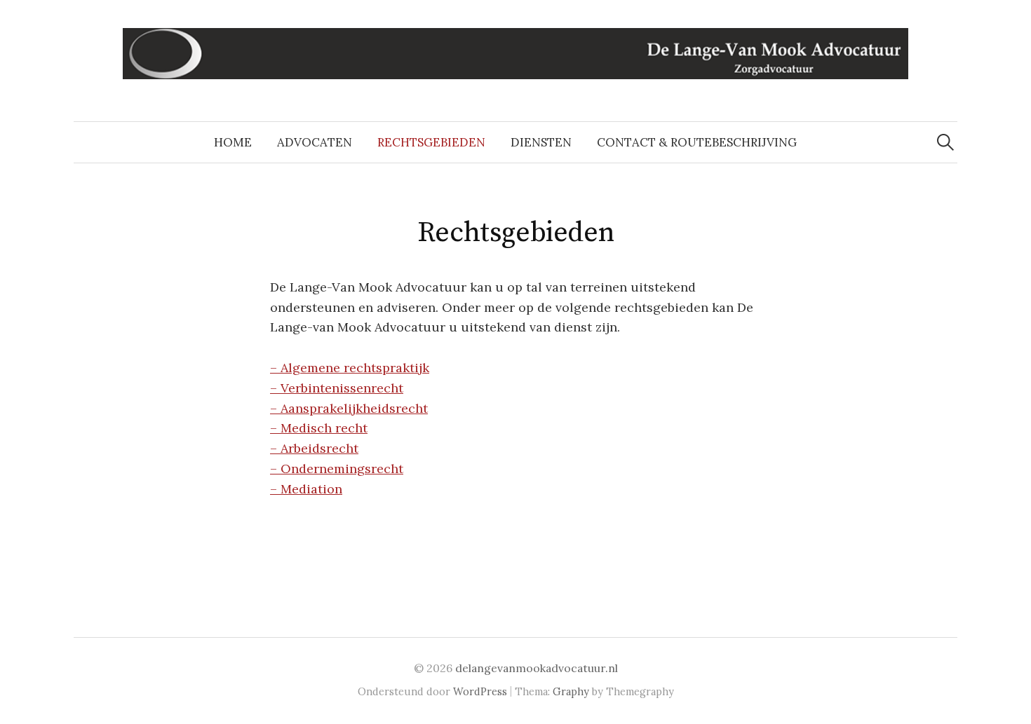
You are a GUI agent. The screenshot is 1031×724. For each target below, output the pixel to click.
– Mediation (306, 489)
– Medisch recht (319, 428)
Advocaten (314, 142)
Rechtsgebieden (431, 142)
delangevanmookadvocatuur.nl (536, 668)
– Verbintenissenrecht (336, 388)
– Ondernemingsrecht (336, 468)
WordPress (480, 691)
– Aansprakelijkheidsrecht (349, 408)
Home (233, 142)
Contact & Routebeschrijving (697, 142)
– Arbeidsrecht (314, 448)
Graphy (571, 691)
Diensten (541, 142)
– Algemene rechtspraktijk (349, 368)
